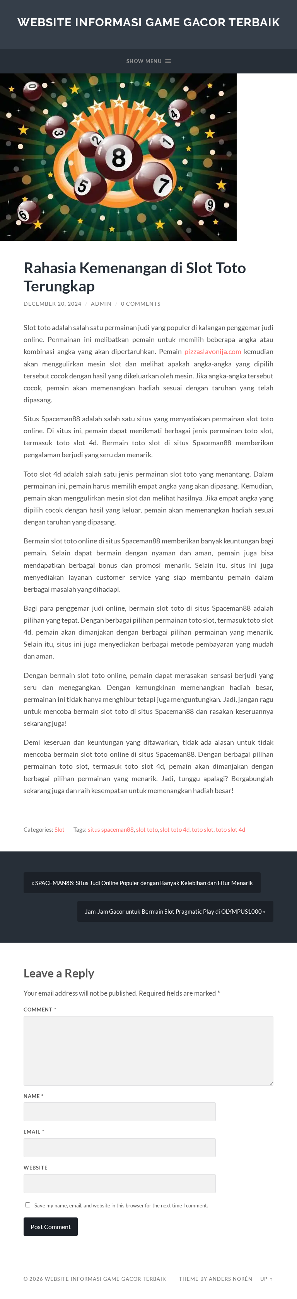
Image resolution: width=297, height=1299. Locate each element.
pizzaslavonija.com (212, 351)
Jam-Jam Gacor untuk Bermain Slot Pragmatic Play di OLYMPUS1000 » (175, 911)
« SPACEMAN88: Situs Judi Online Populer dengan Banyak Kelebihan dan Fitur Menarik (142, 882)
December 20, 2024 (53, 304)
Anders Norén (231, 1279)
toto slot (202, 829)
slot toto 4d (174, 829)
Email (34, 1132)
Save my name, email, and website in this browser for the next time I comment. (121, 1205)
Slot (60, 829)
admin (101, 304)
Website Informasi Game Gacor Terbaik (148, 22)
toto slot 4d (230, 829)
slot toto (147, 829)
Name (34, 1096)
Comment (40, 1009)
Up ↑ (266, 1279)
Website (36, 1168)
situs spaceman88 (111, 829)
